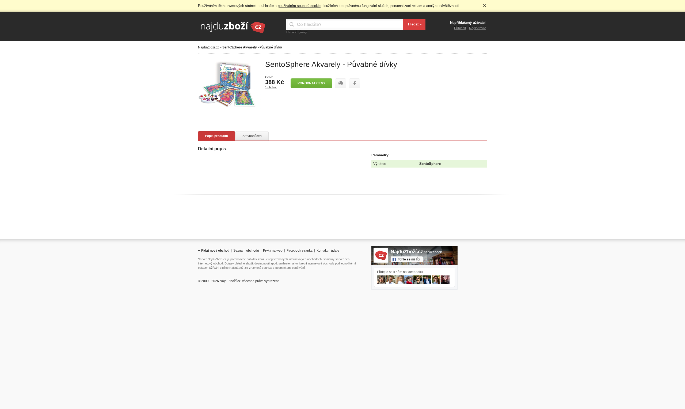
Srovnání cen (252, 136)
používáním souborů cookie (299, 6)
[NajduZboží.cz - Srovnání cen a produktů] (232, 33)
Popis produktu (216, 136)
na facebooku (417, 252)
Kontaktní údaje (328, 250)
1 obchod (271, 87)
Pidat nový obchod (215, 250)
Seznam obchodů (246, 250)
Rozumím (484, 5)
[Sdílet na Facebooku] (354, 83)
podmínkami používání (290, 267)
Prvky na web (273, 250)
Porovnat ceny (311, 83)
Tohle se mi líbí (409, 259)
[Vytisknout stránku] (340, 83)
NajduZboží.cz (208, 47)
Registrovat (477, 28)
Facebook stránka (300, 250)
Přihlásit (460, 28)
